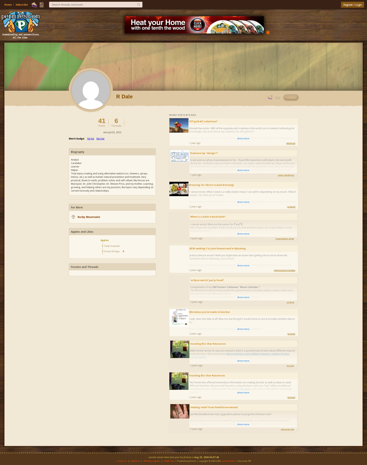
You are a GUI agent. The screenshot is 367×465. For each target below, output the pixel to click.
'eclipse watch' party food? (207, 280)
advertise (135, 461)
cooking (291, 207)
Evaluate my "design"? (204, 153)
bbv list (100, 138)
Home (8, 4)
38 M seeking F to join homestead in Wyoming (217, 248)
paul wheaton (229, 461)
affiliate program (151, 461)
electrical (291, 143)
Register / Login (352, 4)
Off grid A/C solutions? (203, 121)
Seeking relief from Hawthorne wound (214, 407)
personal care (287, 429)
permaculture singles (284, 270)
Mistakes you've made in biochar (209, 312)
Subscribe (22, 4)
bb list (90, 138)
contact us (121, 461)
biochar (291, 334)
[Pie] (34, 4)
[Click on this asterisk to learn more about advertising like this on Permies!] (268, 32)
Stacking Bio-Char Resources (208, 343)
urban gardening (286, 175)
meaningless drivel (284, 238)
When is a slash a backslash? (207, 216)
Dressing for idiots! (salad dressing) (211, 185)
